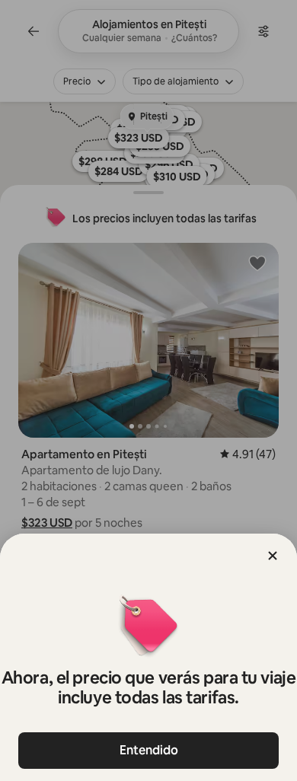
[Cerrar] (273, 556)
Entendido (149, 750)
